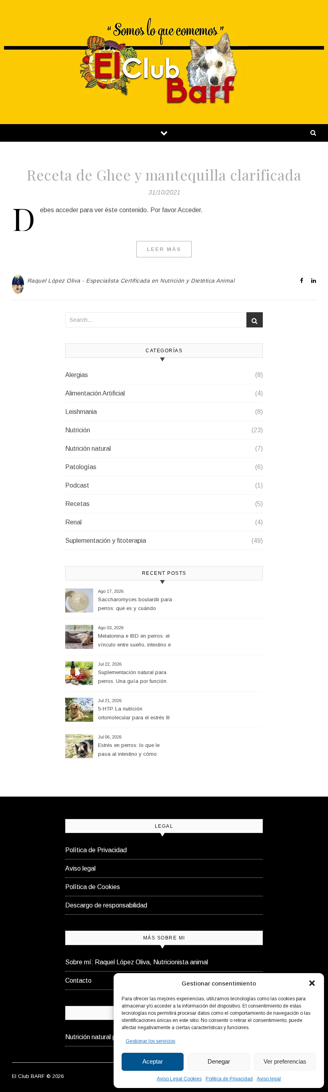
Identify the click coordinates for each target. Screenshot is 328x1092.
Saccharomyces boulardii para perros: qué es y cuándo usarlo (135, 605)
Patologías (80, 467)
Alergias (76, 374)
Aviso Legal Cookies (179, 1079)
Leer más (164, 249)
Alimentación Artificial (95, 393)
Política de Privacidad (229, 1079)
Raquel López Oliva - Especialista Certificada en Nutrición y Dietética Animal (131, 280)
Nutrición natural (88, 448)
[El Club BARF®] (164, 61)
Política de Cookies (92, 886)
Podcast (77, 485)
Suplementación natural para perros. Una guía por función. (133, 676)
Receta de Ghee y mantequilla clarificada (164, 174)
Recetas (77, 503)
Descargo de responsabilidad (106, 905)
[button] (312, 983)
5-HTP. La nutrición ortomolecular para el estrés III (134, 713)
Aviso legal (269, 1079)
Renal (73, 522)
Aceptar (152, 1061)
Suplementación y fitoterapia (105, 540)
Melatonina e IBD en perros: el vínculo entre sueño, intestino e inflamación (134, 641)
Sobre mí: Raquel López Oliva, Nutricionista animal (136, 962)
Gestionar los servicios (150, 1041)
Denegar (219, 1061)
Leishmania (81, 411)
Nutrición (77, 430)
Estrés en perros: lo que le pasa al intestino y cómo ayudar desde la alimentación (133, 750)
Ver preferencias (285, 1061)
